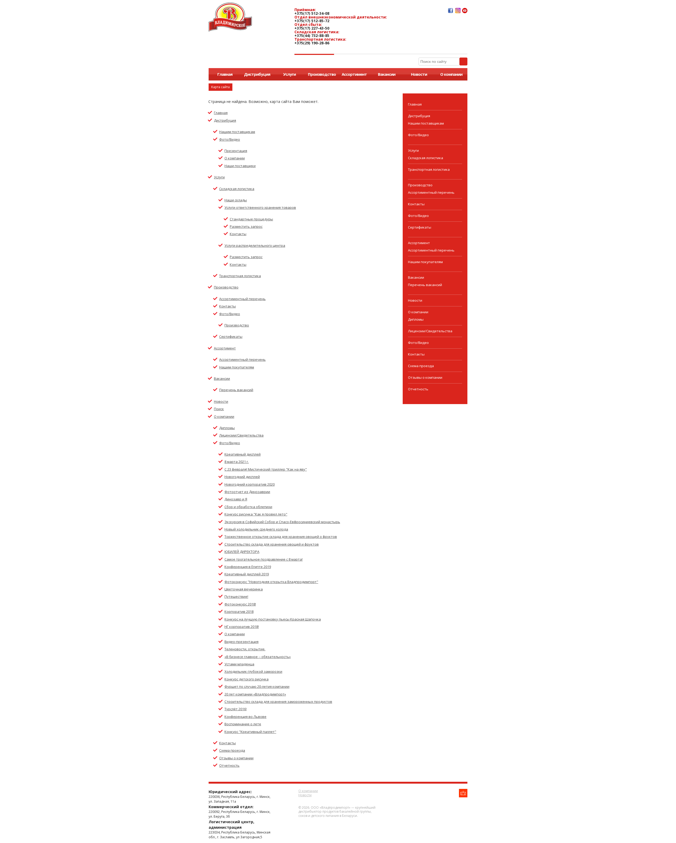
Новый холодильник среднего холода (256, 529)
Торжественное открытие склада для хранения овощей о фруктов (280, 536)
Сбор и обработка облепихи (248, 506)
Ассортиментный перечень (242, 298)
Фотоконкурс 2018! (240, 604)
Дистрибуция (257, 74)
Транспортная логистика (240, 275)
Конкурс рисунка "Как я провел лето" (255, 514)
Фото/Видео (229, 139)
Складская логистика (236, 188)
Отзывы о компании (236, 758)
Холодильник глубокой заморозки (253, 671)
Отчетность (229, 765)
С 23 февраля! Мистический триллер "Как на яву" (265, 469)
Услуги (289, 74)
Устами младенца (239, 664)
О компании (451, 74)
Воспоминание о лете (242, 724)
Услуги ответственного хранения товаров (260, 207)
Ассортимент (354, 74)
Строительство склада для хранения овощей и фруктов (271, 544)
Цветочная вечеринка (243, 589)
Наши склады (235, 200)
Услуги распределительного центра (254, 245)
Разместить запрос (246, 226)
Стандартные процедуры (251, 219)
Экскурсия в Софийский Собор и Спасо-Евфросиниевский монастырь (282, 521)
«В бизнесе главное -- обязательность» (257, 656)
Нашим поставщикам (237, 131)
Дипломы (227, 427)
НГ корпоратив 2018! (241, 626)
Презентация (235, 150)
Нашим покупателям (236, 367)
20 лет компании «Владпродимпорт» (255, 694)
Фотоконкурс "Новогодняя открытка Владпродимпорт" (271, 581)
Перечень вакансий (236, 389)
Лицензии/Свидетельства (241, 435)
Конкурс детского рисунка (246, 679)
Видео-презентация (241, 641)
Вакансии (386, 74)
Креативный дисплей (242, 454)
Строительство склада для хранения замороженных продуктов (278, 701)
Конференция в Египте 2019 (247, 566)
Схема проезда (232, 750)
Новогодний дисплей (242, 476)
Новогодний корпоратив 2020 (249, 484)
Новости (419, 74)
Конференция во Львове (245, 716)
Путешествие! (236, 596)
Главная (224, 74)
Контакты (238, 233)
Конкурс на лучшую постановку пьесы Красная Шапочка (272, 619)
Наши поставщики (240, 165)
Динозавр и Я (235, 499)
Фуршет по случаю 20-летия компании (256, 686)
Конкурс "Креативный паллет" (250, 731)
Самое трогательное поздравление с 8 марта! (263, 559)
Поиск (219, 408)
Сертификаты (230, 336)
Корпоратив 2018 (238, 611)
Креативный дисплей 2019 (246, 574)
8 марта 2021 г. (236, 461)
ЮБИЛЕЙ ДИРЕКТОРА (241, 551)
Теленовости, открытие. (244, 649)
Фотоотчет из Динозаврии (247, 491)
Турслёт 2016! (235, 709)
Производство (322, 74)
